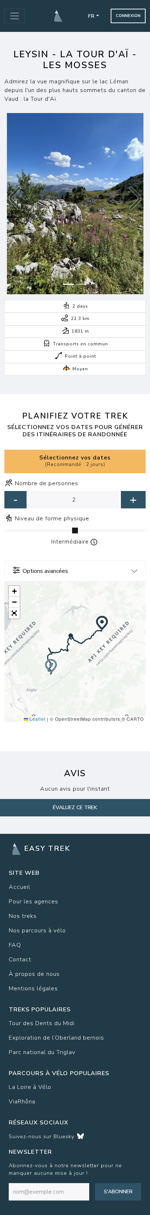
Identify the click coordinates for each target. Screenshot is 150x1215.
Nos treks (23, 916)
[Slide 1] (68, 284)
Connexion (128, 15)
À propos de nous (34, 974)
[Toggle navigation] (14, 16)
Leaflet (37, 719)
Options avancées (45, 571)
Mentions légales (33, 989)
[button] (14, 198)
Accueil (19, 887)
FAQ (15, 945)
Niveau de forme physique (52, 519)
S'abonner (118, 1191)
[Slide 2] (81, 284)
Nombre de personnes (46, 483)
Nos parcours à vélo (37, 931)
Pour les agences (33, 902)
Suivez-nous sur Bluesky (42, 1136)
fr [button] (91, 16)
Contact (20, 960)
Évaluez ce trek (75, 807)
